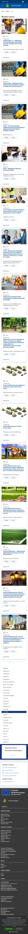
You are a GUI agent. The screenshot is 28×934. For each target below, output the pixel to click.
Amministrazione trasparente (7, 908)
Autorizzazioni (4, 856)
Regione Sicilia (5, 1)
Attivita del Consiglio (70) (8, 682)
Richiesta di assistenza (6, 901)
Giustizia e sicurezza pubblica (7, 849)
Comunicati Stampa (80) (8, 695)
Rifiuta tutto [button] (19, 928)
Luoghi (2, 875)
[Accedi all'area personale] (23, 1)
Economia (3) (6, 701)
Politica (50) (5, 720)
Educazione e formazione (6, 848)
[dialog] (14, 925)
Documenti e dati (4, 823)
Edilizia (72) (5, 704)
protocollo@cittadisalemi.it (10, 888)
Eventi (2, 873)
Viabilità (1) (5, 742)
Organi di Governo (5, 814)
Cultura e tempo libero (6, 832)
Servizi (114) (6, 728)
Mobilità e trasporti (5, 841)
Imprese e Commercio (6, 835)
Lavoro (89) (5, 712)
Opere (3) (5, 714)
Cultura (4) (5, 698)
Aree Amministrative (5, 816)
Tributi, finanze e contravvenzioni (8, 851)
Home (3, 11)
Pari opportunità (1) (7, 717)
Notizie (2, 864)
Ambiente (3, 853)
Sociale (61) (5, 731)
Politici (2, 820)
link (14, 926)
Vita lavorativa (4, 833)
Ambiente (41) (6, 674)
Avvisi (7, 36)
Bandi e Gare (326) (7, 687)
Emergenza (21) (6, 706)
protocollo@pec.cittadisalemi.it (10, 890)
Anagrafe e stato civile (6, 830)
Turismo (2, 840)
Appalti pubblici (4, 836)
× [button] (26, 917)
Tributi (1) (5, 736)
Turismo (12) (6, 739)
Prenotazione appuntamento (7, 896)
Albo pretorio (4, 909)
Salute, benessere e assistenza (8, 854)
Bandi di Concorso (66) (8, 684)
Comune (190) (6, 693)
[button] (14, 931)
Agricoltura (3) (6, 671)
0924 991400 (8, 885)
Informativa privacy (5, 911)
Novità (7, 11)
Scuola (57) (5, 725)
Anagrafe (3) (6, 676)
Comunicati (3, 866)
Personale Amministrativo (7, 822)
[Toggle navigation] (2, 5)
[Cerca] (25, 5)
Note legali (3, 913)
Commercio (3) (6, 690)
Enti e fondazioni (4, 819)
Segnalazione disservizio (6, 898)
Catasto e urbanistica (5, 838)
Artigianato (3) (6, 679)
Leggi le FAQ (3, 900)
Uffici (2, 817)
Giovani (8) (5, 709)
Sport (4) (5, 734)
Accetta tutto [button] (9, 928)
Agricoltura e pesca (5, 857)
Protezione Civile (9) (7, 723)
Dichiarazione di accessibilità (7, 914)
